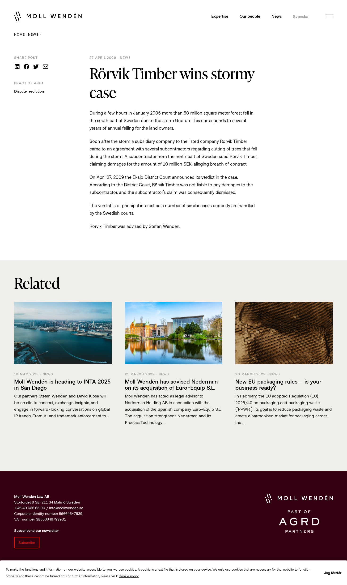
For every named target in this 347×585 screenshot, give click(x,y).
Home (19, 34)
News (276, 16)
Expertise (219, 16)
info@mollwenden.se (66, 507)
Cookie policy (129, 576)
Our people (250, 16)
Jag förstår (332, 572)
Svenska (300, 16)
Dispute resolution (29, 91)
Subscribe (26, 542)
